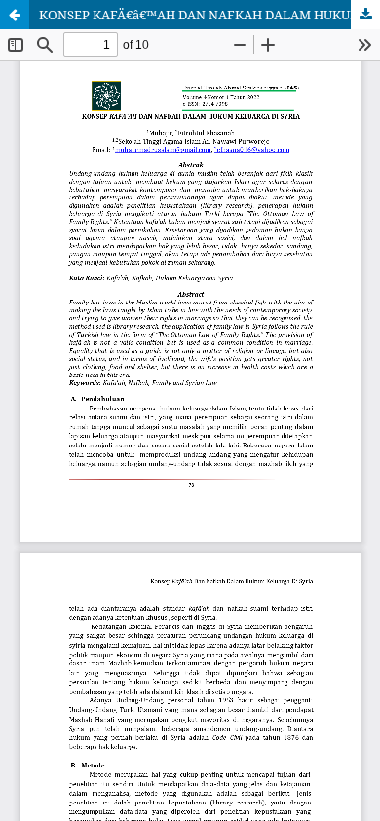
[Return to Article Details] (14, 14)
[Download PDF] (365, 14)
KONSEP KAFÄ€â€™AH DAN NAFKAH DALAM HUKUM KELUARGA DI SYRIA (209, 14)
